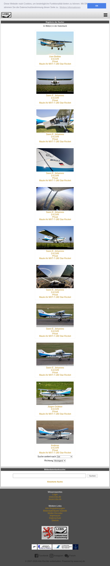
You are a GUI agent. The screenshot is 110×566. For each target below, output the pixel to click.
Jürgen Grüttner (55, 406)
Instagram (58, 555)
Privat (55, 61)
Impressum (55, 515)
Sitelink (55, 520)
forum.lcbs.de (55, 499)
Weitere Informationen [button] (70, 7)
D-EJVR (55, 59)
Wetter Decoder (55, 513)
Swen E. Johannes (55, 95)
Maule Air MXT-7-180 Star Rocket (55, 64)
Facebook (43, 555)
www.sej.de (79, 561)
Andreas (55, 445)
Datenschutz (55, 518)
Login (55, 494)
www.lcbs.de (55, 497)
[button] (92, 476)
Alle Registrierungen (55, 508)
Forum (72, 555)
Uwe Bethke (55, 56)
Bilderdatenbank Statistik (55, 511)
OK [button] (96, 6)
